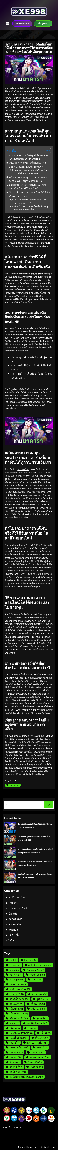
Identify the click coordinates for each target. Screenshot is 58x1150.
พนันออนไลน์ (23, 469)
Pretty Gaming (37, 974)
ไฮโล (11, 940)
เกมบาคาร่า (14, 785)
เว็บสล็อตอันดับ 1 (18, 1037)
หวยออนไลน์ (15, 924)
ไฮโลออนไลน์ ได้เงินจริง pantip (26, 1076)
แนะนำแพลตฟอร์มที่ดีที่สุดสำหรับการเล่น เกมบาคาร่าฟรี (31, 201)
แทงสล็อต (42, 1047)
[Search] (48, 804)
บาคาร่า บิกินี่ (17, 994)
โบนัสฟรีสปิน (35, 1062)
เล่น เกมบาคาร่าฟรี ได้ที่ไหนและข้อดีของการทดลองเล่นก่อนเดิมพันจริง (27, 164)
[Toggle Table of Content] (46, 150)
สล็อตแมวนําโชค (19, 1018)
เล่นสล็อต (15, 1028)
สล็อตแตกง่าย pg (19, 1013)
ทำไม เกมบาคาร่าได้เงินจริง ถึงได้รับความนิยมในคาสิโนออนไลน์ (27, 186)
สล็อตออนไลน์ (16, 918)
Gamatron (15, 964)
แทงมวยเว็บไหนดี (19, 1047)
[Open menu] (7, 23)
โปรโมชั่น (14, 934)
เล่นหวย (32, 1028)
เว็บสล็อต (46, 1032)
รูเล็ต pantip (43, 998)
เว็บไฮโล (14, 1042)
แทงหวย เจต (37, 1052)
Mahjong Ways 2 (35, 969)
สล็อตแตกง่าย (38, 1008)
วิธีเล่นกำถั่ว (16, 1003)
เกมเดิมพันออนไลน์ (36, 1023)
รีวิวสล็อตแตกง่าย (19, 998)
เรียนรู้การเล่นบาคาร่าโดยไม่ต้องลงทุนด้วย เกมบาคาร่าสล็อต (31, 208)
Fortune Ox (30, 959)
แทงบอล (13, 929)
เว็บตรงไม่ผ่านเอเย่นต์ (21, 1032)
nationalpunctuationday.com (42, 1147)
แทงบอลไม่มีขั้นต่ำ (37, 1042)
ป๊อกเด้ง (13, 913)
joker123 (14, 969)
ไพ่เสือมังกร (36, 1066)
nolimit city (15, 974)
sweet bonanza (18, 984)
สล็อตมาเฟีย (16, 1008)
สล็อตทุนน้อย (37, 1003)
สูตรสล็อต (41, 1018)
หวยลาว (14, 1023)
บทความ (20, 781)
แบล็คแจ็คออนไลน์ (40, 1057)
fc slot (13, 959)
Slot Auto (37, 979)
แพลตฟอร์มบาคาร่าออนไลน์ (17, 617)
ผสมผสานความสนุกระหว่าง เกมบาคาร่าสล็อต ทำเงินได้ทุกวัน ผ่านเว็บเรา (29, 179)
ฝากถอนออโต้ (39, 994)
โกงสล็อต (15, 1062)
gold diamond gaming (40, 964)
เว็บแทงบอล (41, 1037)
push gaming (17, 979)
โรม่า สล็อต (16, 1066)
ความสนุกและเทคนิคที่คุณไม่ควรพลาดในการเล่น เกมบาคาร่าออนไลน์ (28, 157)
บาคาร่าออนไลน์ (28, 217)
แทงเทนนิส (15, 1057)
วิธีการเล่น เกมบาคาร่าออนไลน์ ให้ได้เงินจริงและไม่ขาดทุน (29, 194)
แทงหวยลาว (16, 1052)
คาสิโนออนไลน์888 (20, 989)
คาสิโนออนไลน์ (34, 694)
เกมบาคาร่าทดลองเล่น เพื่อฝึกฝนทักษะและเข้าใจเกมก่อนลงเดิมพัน (31, 172)
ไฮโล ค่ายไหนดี (18, 1071)
